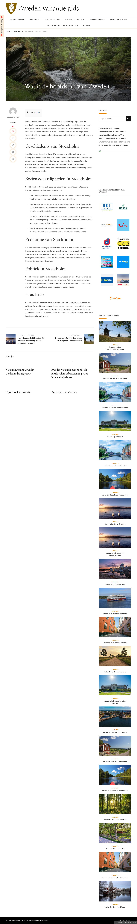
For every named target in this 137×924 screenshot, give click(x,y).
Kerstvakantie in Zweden (115, 524)
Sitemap (86, 26)
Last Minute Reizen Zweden (115, 466)
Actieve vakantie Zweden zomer (115, 408)
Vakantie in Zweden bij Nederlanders (115, 554)
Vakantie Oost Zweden (115, 849)
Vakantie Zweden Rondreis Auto (115, 878)
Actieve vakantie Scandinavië (115, 378)
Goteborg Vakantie (115, 437)
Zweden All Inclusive (75, 20)
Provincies (34, 20)
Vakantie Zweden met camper (115, 761)
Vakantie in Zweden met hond (115, 614)
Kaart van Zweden (118, 20)
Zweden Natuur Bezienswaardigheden (115, 348)
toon (37, 112)
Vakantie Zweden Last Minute (115, 732)
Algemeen (68, 79)
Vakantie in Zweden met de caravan (115, 702)
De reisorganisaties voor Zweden (62, 26)
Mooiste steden (17, 20)
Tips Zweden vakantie (18, 392)
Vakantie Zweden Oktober (115, 820)
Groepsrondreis (97, 20)
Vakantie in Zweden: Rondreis (115, 643)
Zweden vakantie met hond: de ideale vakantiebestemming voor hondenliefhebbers (69, 374)
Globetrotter (13, 117)
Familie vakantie (52, 20)
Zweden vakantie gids (48, 8)
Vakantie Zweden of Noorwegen (115, 791)
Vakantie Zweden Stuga (115, 907)
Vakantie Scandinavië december (115, 495)
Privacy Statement (124, 920)
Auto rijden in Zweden (64, 392)
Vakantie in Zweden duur (115, 584)
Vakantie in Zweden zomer (115, 672)
